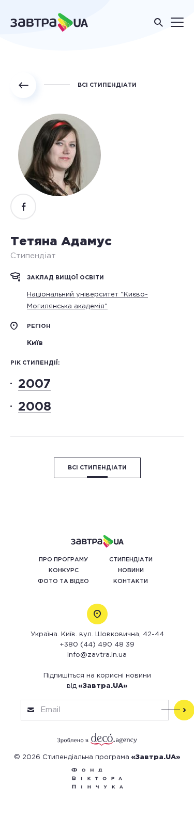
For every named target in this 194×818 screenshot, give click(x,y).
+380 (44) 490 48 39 (97, 645)
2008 (34, 407)
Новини (131, 570)
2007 (34, 384)
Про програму (63, 559)
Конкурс (64, 570)
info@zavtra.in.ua (97, 655)
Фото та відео (63, 581)
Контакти (130, 581)
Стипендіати (131, 559)
